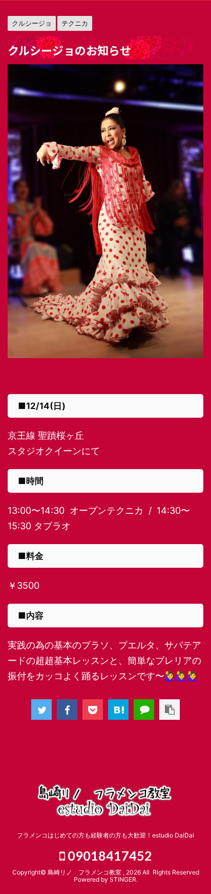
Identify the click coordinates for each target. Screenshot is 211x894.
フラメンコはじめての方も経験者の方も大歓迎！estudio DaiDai (105, 835)
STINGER (123, 879)
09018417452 (108, 855)
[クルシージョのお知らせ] (118, 709)
